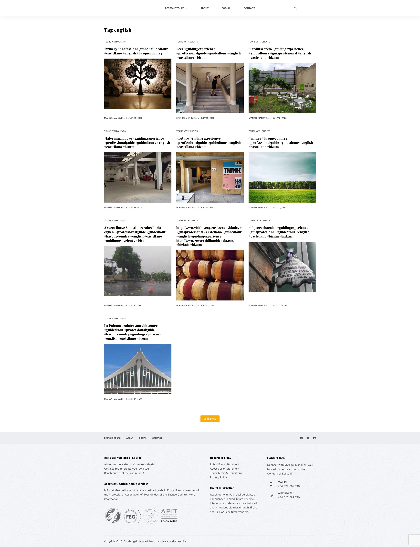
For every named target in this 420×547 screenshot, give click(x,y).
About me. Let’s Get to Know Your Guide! (129, 464)
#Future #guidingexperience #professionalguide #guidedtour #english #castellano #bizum (208, 142)
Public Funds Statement (224, 464)
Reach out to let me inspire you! (124, 473)
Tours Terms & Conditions (226, 473)
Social (226, 8)
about (204, 8)
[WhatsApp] (301, 438)
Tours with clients (115, 42)
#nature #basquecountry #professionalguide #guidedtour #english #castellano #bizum (281, 142)
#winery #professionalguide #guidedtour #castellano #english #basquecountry (136, 51)
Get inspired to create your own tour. (127, 468)
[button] (285, 8)
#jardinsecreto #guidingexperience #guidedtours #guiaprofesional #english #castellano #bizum (280, 53)
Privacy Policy (219, 477)
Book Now (308, 8)
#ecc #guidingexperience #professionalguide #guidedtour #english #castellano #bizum (208, 53)
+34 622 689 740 (289, 486)
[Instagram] (308, 438)
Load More (210, 418)
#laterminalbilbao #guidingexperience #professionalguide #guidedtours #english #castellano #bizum (137, 142)
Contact (249, 8)
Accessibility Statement (224, 468)
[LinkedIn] (314, 438)
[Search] (295, 8)
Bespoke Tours (174, 8)
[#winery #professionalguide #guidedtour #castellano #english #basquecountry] (137, 84)
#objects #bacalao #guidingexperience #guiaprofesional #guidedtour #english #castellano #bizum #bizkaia (279, 231)
